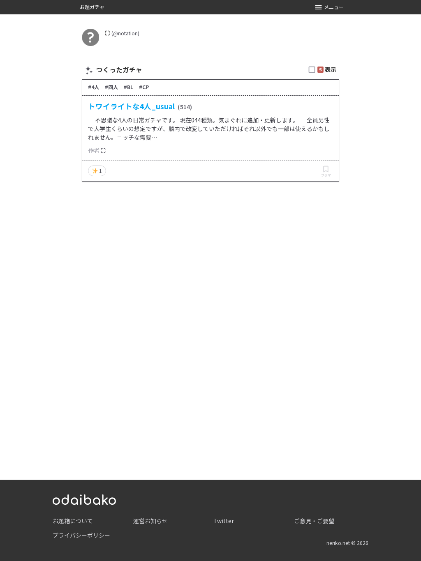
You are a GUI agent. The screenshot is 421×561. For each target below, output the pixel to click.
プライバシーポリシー (81, 535)
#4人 (93, 87)
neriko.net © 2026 (347, 543)
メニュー (334, 7)
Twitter (223, 521)
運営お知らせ (150, 521)
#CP (144, 87)
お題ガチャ (92, 7)
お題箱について (73, 521)
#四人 (111, 87)
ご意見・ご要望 (314, 521)
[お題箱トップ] (84, 498)
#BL (128, 87)
